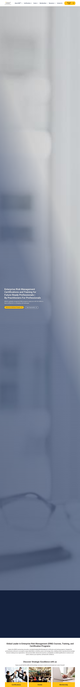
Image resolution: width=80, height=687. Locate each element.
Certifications (16, 685)
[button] (68, 614)
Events (40, 685)
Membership (63, 685)
